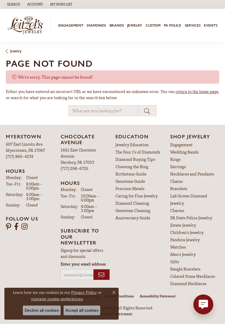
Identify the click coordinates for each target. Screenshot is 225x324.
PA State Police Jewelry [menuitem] (191, 217)
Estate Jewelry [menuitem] (183, 225)
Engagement (70, 25)
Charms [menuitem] (177, 210)
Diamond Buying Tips (135, 159)
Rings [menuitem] (175, 159)
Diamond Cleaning (132, 203)
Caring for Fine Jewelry (136, 195)
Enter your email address (83, 263)
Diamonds (96, 25)
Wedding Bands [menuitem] (184, 151)
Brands (117, 25)
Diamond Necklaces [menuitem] (188, 283)
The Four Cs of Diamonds (137, 151)
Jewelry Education (132, 144)
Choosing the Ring (131, 166)
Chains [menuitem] (176, 181)
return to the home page (196, 91)
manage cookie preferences (57, 299)
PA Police (172, 25)
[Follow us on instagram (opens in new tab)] (24, 226)
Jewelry (134, 25)
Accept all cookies (81, 310)
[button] (13, 4)
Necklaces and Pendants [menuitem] (192, 173)
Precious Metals (129, 188)
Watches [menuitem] (178, 246)
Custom (153, 25)
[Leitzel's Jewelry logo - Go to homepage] (27, 25)
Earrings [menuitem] (178, 166)
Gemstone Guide (130, 181)
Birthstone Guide (130, 173)
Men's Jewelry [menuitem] (183, 254)
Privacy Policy (84, 292)
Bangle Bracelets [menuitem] (185, 268)
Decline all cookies (42, 310)
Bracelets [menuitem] (178, 188)
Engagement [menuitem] (181, 144)
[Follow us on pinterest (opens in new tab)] (8, 226)
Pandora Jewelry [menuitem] (185, 239)
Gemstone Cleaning (132, 210)
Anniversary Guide (132, 217)
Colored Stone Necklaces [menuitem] (192, 276)
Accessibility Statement (157, 296)
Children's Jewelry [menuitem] (187, 232)
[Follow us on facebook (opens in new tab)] (16, 226)
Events (210, 25)
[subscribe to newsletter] (101, 274)
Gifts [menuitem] (174, 261)
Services (193, 25)
